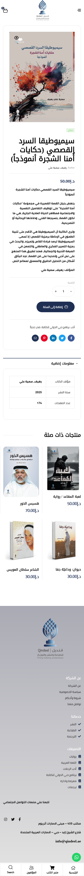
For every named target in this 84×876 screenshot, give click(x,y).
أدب (73, 327)
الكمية (71, 283)
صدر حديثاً (35, 327)
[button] (16, 40)
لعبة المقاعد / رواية (67, 496)
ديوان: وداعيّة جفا (68, 569)
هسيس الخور (29, 503)
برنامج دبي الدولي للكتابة (56, 327)
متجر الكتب (52, 872)
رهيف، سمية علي (57, 167)
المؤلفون (31, 872)
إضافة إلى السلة (53, 307)
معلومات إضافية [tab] (62, 363)
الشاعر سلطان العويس (23, 569)
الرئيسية (73, 872)
